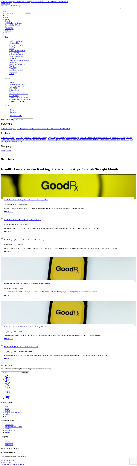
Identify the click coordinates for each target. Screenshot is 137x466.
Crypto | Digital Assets (12, 25)
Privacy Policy (6, 464)
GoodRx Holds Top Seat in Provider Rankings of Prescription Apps (22, 220)
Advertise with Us (16, 116)
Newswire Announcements (18, 94)
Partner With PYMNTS (60, 2)
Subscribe (13, 112)
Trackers (12, 82)
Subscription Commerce (17, 64)
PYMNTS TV (10, 11)
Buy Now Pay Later (16, 45)
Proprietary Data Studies (17, 84)
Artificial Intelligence (16, 41)
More (7, 32)
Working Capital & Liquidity (19, 98)
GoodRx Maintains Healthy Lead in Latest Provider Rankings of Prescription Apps (27, 283)
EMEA (11, 74)
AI (6, 416)
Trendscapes (9, 29)
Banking (12, 47)
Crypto (7, 414)
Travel (11, 66)
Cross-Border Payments (17, 51)
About (3, 4)
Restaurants (13, 72)
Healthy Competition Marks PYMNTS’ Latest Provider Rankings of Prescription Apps (28, 327)
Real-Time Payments (16, 70)
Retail (7, 19)
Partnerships (9, 445)
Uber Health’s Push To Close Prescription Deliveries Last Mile (21, 347)
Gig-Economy (14, 53)
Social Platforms (14, 62)
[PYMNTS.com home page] (11, 6)
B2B (6, 17)
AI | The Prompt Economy (14, 23)
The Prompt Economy (23, 2)
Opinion (12, 92)
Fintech (7, 21)
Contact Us (9, 443)
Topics (6, 37)
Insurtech (12, 58)
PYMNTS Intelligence (8, 2)
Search (28, 13)
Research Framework (16, 86)
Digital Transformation (12, 413)
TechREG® (13, 68)
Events (40, 2)
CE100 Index (14, 96)
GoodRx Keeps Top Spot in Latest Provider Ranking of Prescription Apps (24, 240)
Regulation (9, 27)
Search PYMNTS (7, 119)
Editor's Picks (14, 90)
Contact (7, 4)
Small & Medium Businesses (19, 60)
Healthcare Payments (16, 56)
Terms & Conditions (18, 464)
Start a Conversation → (9, 460)
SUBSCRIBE (47, 2)
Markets (8, 429)
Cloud (11, 49)
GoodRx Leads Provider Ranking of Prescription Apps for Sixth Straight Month (26, 200)
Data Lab (8, 31)
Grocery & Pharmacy (16, 54)
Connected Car (14, 43)
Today (7, 15)
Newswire (34, 2)
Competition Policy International (20, 99)
